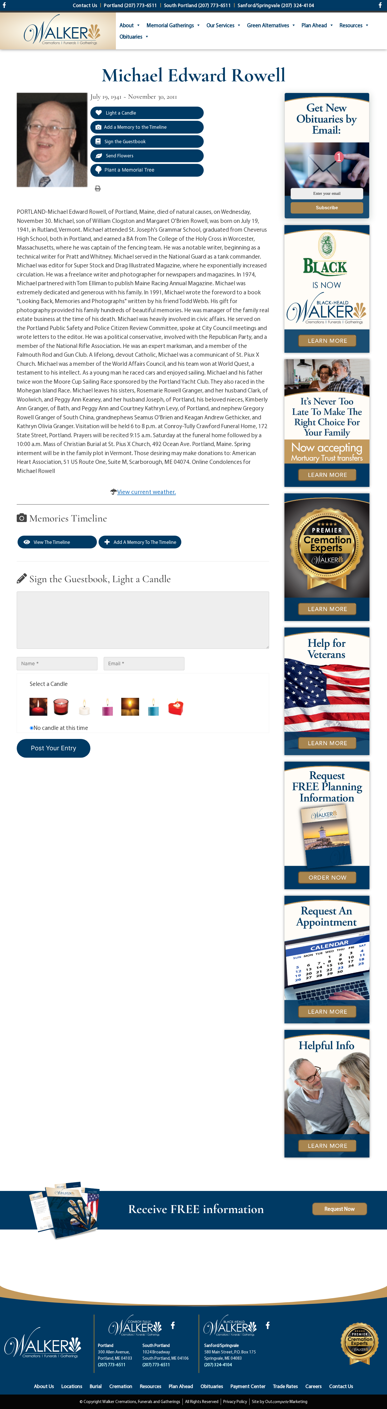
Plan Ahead (314, 25)
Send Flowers (119, 156)
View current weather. (146, 492)
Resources (351, 25)
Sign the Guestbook (124, 141)
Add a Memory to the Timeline (135, 127)
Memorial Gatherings (170, 25)
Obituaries (131, 36)
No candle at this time (60, 727)
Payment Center (248, 1386)
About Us (44, 1386)
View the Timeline (51, 542)
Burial (96, 1386)
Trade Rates (285, 1386)
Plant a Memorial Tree (129, 170)
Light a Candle (120, 113)
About (127, 25)
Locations (71, 1386)
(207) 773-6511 (112, 1364)
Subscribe (327, 207)
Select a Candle (49, 683)
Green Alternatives (268, 25)
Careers (313, 1386)
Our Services (220, 25)
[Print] (97, 188)
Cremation (120, 1386)
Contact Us (341, 1386)
